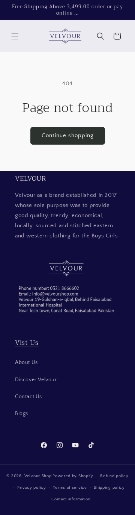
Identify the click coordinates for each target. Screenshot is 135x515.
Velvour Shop (37, 476)
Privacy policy (31, 487)
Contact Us (28, 397)
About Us (26, 362)
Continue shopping (68, 135)
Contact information (70, 499)
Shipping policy (109, 487)
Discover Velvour (36, 380)
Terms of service (70, 487)
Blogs (21, 414)
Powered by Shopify (72, 476)
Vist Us (27, 342)
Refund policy (114, 476)
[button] (15, 36)
